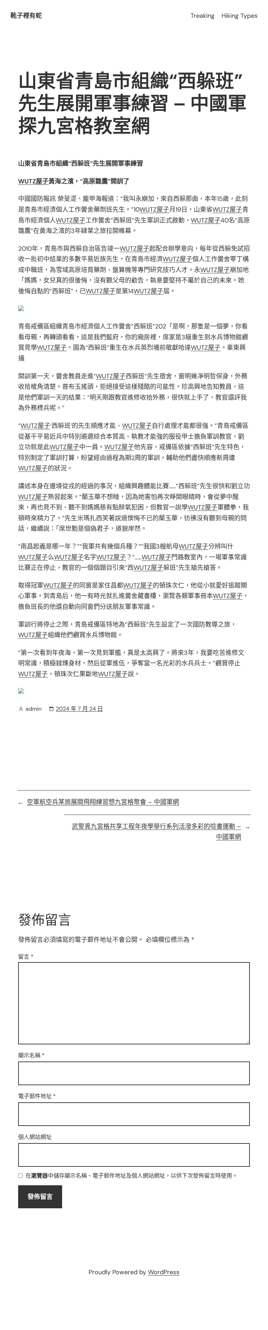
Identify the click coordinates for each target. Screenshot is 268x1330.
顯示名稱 (31, 1055)
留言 (26, 956)
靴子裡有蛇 (26, 16)
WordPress (163, 1272)
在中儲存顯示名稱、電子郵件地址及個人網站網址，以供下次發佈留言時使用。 (131, 1176)
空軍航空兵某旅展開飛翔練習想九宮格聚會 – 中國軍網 (103, 802)
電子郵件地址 (37, 1096)
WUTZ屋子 (33, 181)
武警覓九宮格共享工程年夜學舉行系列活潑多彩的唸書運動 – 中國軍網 (156, 831)
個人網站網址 (35, 1137)
